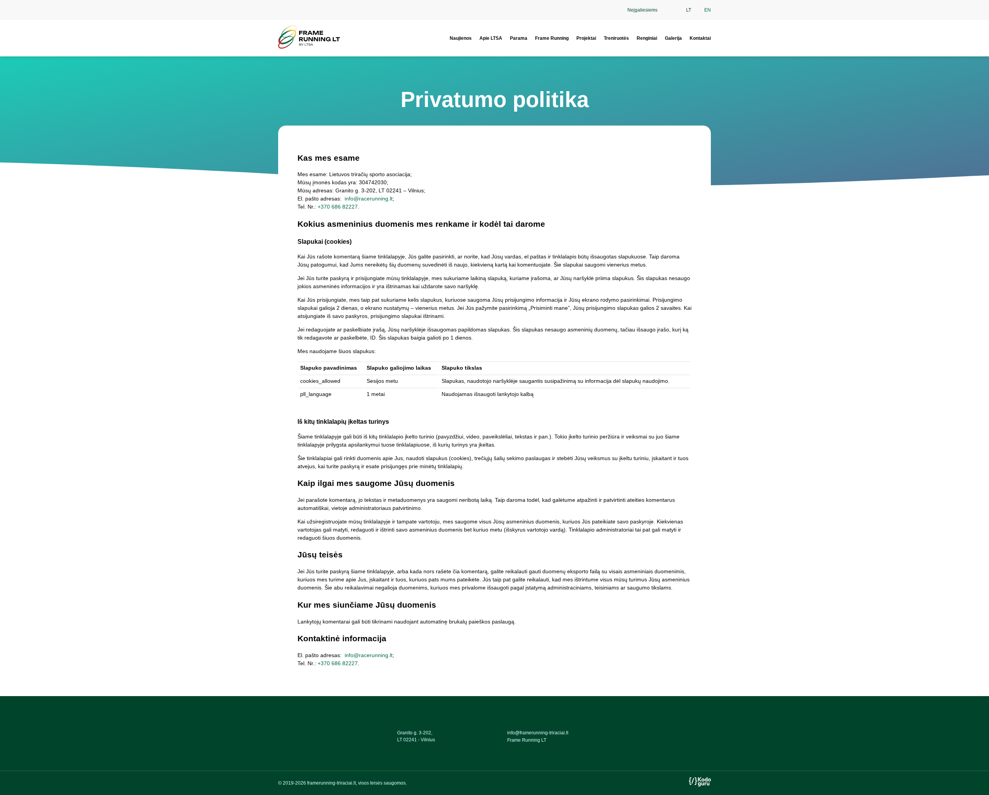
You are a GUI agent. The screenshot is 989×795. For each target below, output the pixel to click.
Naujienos (461, 38)
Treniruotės (616, 38)
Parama (518, 38)
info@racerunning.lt (368, 198)
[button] (670, 10)
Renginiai (647, 38)
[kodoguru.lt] (700, 784)
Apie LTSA (490, 38)
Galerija (673, 38)
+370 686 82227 (338, 207)
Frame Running (552, 38)
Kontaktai (700, 38)
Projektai (586, 38)
